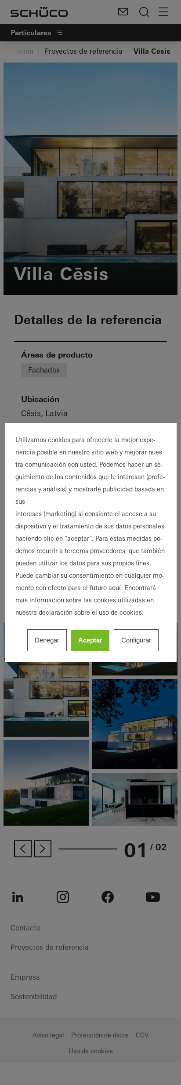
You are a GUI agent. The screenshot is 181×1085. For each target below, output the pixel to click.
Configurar (136, 640)
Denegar (47, 640)
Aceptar (90, 640)
